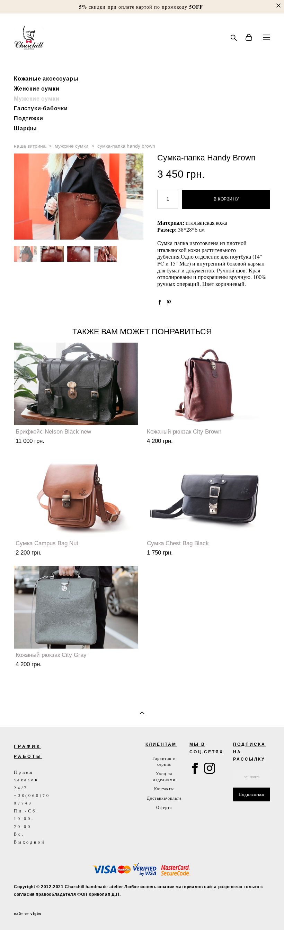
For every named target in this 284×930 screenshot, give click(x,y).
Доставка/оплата (164, 798)
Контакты (164, 788)
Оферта (164, 807)
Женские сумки (36, 88)
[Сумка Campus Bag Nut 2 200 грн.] (76, 495)
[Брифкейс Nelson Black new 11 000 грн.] (76, 384)
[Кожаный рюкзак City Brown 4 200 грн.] (207, 384)
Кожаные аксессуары (46, 78)
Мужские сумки (36, 98)
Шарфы (25, 128)
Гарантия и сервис (164, 761)
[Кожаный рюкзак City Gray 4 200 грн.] (76, 607)
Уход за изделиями (164, 776)
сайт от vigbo (28, 913)
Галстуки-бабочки (41, 108)
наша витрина (30, 146)
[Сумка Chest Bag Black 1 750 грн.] (207, 495)
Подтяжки (28, 118)
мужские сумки (71, 146)
